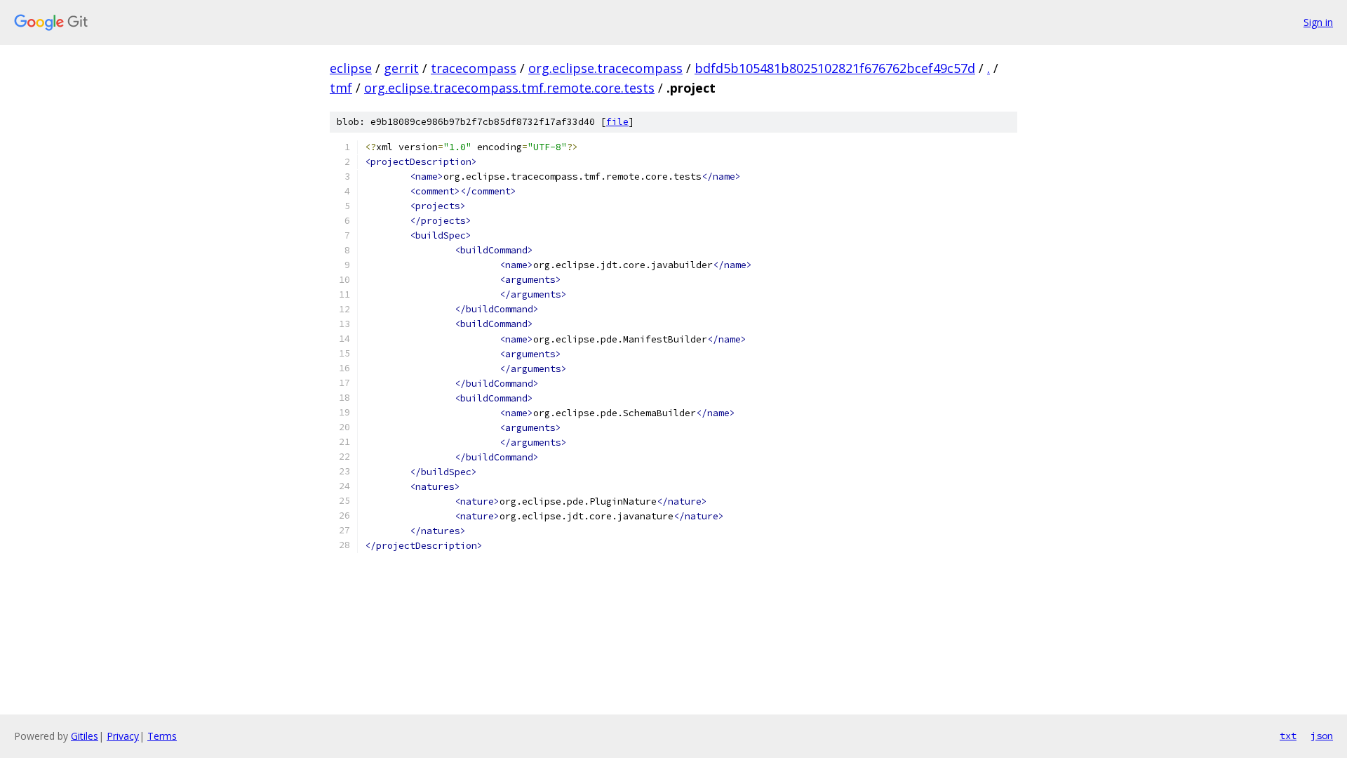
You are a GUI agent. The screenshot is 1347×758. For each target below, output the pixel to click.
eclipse (351, 68)
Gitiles (84, 736)
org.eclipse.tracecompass (605, 68)
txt (1288, 735)
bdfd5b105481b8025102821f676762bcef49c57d (835, 68)
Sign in (1318, 22)
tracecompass (473, 68)
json (1322, 735)
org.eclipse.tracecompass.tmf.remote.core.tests (509, 87)
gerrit (401, 68)
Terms (162, 736)
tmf (341, 87)
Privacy (123, 736)
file (617, 122)
